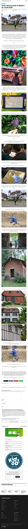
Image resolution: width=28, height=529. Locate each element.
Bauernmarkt (9, 383)
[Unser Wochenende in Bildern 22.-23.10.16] (11, 488)
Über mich (2, 514)
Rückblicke (2, 505)
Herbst (15, 506)
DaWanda (2, 503)
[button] (6, 381)
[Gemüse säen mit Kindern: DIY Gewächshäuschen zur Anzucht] (24, 488)
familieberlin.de (16, 519)
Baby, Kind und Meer (16, 520)
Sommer (19, 383)
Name (2, 400)
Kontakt (2, 516)
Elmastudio (6, 525)
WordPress (20, 524)
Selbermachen (3, 507)
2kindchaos (15, 514)
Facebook (2, 526)
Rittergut (15, 383)
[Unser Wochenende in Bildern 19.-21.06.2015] (17, 488)
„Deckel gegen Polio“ (19, 48)
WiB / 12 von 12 (3, 508)
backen (15, 505)
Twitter (2, 526)
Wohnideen (2, 509)
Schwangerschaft (16, 504)
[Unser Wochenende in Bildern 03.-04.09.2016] (4, 488)
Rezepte (2, 504)
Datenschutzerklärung (21, 410)
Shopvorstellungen (3, 506)
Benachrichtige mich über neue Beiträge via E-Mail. (9, 419)
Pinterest (4, 526)
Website (2, 406)
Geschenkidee (15, 508)
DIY (14, 507)
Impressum (2, 518)
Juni (12, 383)
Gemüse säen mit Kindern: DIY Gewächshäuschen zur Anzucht (24, 491)
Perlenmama (15, 517)
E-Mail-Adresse (3, 403)
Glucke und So (15, 516)
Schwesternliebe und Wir (17, 518)
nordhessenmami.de (6, 1)
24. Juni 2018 (5, 10)
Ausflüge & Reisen (3, 502)
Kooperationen (3, 515)
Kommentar (3, 399)
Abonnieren (17, 476)
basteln (15, 502)
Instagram (3, 526)
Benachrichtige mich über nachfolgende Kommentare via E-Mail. (10, 418)
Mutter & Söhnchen (16, 515)
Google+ (5, 526)
